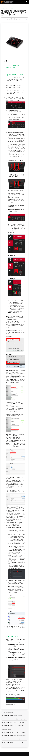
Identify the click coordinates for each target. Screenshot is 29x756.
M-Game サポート (5, 8)
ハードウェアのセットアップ (12, 65)
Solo (12, 8)
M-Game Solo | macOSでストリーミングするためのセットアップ (14, 719)
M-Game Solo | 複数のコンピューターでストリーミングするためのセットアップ (14, 725)
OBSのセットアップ (10, 67)
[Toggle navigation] (26, 2)
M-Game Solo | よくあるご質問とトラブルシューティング (14, 732)
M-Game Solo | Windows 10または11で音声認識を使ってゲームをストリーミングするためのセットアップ (14, 735)
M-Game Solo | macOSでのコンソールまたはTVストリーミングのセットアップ (14, 722)
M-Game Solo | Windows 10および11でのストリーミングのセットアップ (14, 715)
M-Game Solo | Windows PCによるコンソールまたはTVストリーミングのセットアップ (14, 739)
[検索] (26, 19)
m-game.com (9, 77)
